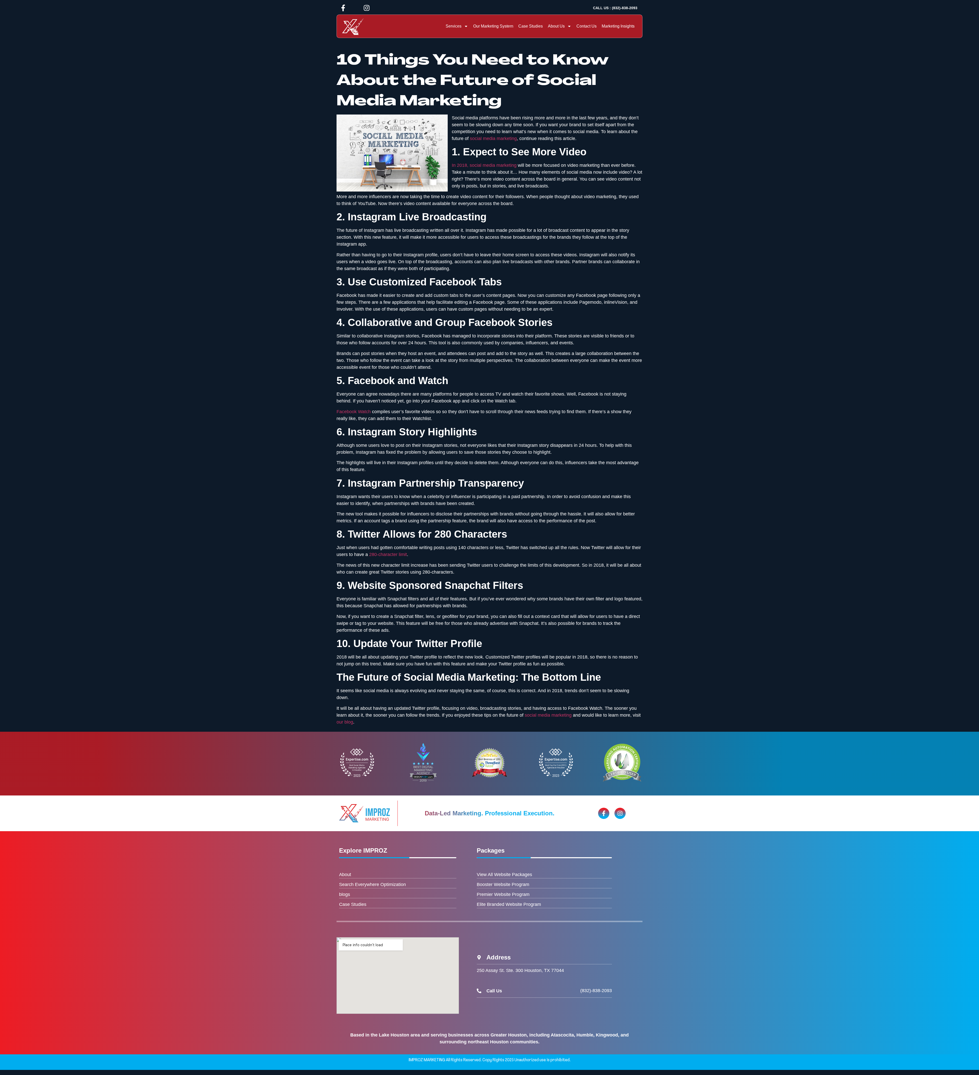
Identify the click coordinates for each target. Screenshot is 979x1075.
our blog (345, 722)
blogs (344, 894)
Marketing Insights (618, 26)
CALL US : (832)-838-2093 (615, 8)
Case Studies (530, 26)
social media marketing (493, 138)
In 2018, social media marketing (484, 165)
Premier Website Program (503, 894)
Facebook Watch (354, 411)
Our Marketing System (493, 26)
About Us (556, 26)
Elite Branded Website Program (509, 904)
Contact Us (586, 26)
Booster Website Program (503, 884)
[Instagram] (366, 8)
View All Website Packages (504, 874)
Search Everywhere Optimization (372, 884)
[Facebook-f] (343, 8)
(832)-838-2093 (596, 990)
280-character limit (388, 554)
